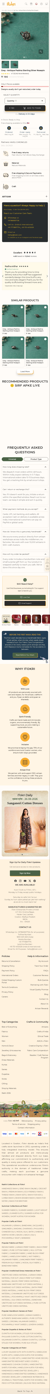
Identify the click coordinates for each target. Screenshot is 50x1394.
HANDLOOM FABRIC (18, 1256)
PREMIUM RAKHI (16, 1192)
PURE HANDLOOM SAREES (13, 1315)
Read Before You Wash (25, 655)
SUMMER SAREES (26, 1210)
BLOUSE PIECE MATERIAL (34, 1383)
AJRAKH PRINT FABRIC (25, 1247)
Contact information (26, 1128)
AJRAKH (16, 1226)
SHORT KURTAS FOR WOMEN (23, 1216)
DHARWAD (27, 1229)
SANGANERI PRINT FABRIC (31, 1260)
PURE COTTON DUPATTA (30, 1337)
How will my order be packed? (16, 554)
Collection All (10, 10)
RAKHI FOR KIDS (35, 1195)
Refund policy (27, 1121)
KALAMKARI (7, 1226)
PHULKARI (38, 1229)
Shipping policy (34, 1124)
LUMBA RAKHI (8, 1198)
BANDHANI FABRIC (10, 1266)
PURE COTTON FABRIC (19, 1250)
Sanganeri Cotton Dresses (25, 803)
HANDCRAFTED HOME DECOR (34, 1358)
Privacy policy (40, 1121)
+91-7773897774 (14, 227)
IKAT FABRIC (34, 1256)
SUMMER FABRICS (10, 1210)
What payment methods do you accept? (20, 509)
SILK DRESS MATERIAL (21, 1300)
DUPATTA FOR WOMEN (11, 1334)
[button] (3, 4)
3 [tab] (25, 854)
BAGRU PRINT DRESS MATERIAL (25, 1281)
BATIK (31, 1232)
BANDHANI (26, 1226)
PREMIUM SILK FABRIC (11, 1263)
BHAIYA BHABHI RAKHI (25, 1198)
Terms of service (18, 1124)
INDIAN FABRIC (8, 1247)
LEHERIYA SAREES (35, 1325)
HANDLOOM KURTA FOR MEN (30, 1368)
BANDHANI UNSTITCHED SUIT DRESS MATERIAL (22, 1284)
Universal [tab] (12, 459)
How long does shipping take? (16, 467)
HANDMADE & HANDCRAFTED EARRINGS (19, 1374)
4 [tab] (27, 854)
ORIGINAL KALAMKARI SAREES (22, 1321)
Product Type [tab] (36, 459)
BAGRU (20, 1235)
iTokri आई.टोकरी (13, 1121)
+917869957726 (13, 220)
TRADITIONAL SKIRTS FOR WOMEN (27, 1380)
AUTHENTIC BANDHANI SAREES (15, 1318)
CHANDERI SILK (8, 1232)
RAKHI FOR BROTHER (18, 1201)
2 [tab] (24, 854)
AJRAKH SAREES (33, 1315)
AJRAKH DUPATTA (29, 1340)
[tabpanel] (25, 830)
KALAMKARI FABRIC (10, 1260)
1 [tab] (22, 854)
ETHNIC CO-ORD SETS (11, 1358)
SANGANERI (7, 1229)
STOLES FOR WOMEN (32, 1334)
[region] (25, 276)
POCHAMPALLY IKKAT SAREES (14, 1325)
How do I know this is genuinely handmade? (22, 532)
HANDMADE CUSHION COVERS (15, 1364)
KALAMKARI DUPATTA (11, 1340)
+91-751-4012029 (28, 227)
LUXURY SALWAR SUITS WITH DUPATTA (18, 1352)
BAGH (26, 1235)
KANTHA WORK (8, 1235)
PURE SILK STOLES (29, 1343)
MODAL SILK (22, 1232)
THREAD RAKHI (8, 1195)
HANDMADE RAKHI (10, 1189)
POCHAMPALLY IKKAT (11, 1238)
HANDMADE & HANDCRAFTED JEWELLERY (19, 1371)
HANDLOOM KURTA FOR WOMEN (28, 1355)
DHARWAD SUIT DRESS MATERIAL (16, 1287)
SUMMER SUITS (16, 1213)
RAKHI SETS (21, 1195)
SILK (33, 1235)
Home (3, 10)
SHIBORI (38, 1232)
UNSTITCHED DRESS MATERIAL (15, 1275)
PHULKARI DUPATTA (10, 1337)
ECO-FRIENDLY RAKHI (33, 1192)
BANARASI (26, 1238)
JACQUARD (37, 1226)
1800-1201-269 (22, 937)
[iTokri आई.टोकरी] (11, 4)
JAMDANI (17, 1229)
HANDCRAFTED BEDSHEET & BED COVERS (19, 1361)
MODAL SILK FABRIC (31, 1263)
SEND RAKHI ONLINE (28, 1189)
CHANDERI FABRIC (17, 1253)
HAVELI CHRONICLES (18, 142)
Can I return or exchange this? (16, 489)
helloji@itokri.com (15, 235)
